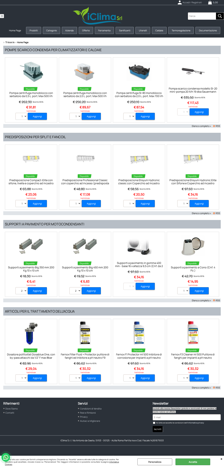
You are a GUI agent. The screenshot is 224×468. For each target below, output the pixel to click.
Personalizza (154, 461)
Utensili (143, 30)
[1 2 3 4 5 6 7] (129, 378)
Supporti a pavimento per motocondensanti (44, 224)
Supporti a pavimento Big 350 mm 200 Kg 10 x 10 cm (31, 269)
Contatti (9, 412)
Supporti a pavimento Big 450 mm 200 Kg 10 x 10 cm (85, 269)
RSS (218, 126)
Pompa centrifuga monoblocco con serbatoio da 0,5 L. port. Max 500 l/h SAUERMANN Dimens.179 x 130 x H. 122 (31, 96)
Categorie (51, 30)
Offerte (86, 30)
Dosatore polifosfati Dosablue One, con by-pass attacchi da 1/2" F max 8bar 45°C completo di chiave (31, 358)
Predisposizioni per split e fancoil (35, 137)
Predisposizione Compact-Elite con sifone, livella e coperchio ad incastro (31, 181)
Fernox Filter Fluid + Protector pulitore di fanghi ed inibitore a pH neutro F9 (85, 356)
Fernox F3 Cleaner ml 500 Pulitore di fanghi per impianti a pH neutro (193, 356)
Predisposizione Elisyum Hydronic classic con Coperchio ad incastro (139, 181)
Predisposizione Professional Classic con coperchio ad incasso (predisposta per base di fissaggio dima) (85, 183)
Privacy (84, 416)
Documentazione (208, 30)
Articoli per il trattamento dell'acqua (40, 311)
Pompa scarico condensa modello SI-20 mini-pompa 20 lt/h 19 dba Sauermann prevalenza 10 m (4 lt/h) (193, 92)
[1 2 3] (75, 117)
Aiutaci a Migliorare (90, 420)
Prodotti (34, 30)
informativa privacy (196, 422)
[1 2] (183, 204)
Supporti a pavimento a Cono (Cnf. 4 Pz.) (193, 269)
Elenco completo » (201, 126)
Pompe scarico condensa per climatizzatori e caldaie (53, 50)
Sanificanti (124, 30)
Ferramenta (104, 30)
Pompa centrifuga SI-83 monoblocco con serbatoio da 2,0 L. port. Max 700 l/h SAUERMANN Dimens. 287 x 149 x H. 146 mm (139, 97)
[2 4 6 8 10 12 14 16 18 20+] (21, 291)
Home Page (15, 30)
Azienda (69, 30)
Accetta (193, 461)
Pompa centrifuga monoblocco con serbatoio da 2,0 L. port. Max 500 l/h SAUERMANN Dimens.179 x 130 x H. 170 (85, 96)
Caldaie (159, 30)
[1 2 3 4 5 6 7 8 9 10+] (21, 204)
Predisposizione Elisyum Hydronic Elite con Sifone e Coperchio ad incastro (192, 181)
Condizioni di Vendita (91, 408)
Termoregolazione (181, 30)
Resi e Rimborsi (88, 412)
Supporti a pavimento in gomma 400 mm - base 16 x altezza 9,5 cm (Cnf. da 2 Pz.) (139, 266)
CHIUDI (221, 459)
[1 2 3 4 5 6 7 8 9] (75, 378)
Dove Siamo (11, 408)
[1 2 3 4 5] (21, 117)
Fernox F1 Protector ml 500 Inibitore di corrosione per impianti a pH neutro (139, 356)
